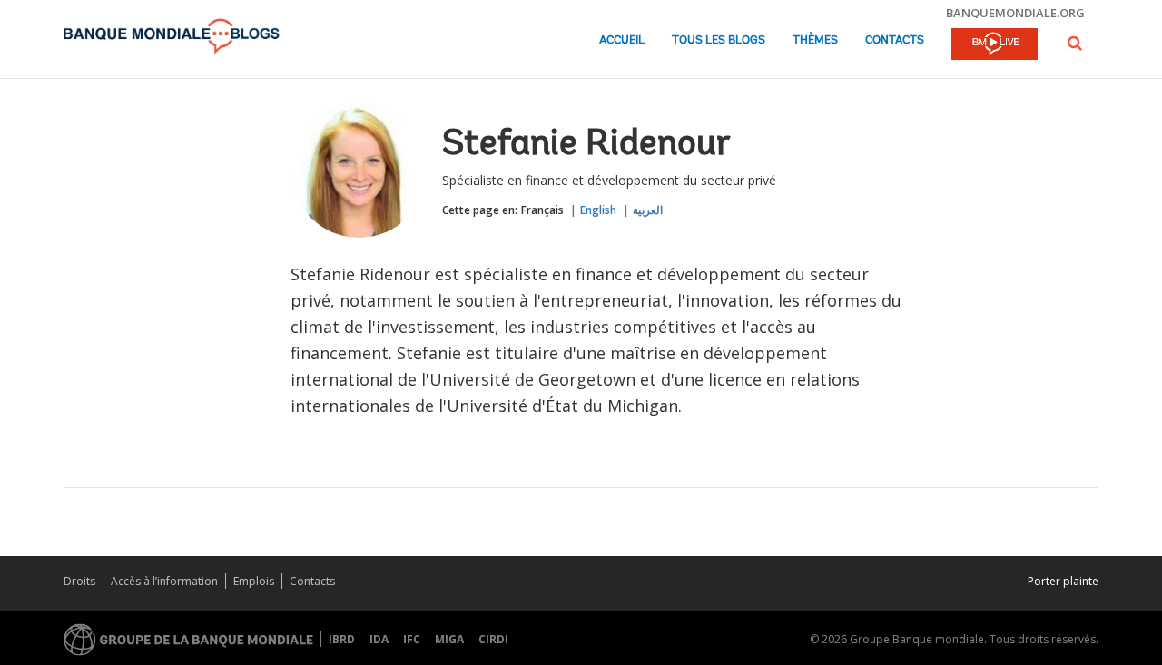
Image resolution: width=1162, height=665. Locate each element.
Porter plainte (1063, 581)
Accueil (622, 40)
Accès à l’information (164, 581)
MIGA (449, 639)
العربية (648, 210)
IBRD (342, 639)
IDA (379, 639)
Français (542, 210)
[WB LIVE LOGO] (994, 45)
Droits (79, 581)
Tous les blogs (718, 40)
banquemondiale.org (1015, 12)
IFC (411, 639)
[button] (1075, 43)
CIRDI (493, 639)
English (598, 210)
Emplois (253, 581)
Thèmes (815, 40)
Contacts (894, 40)
